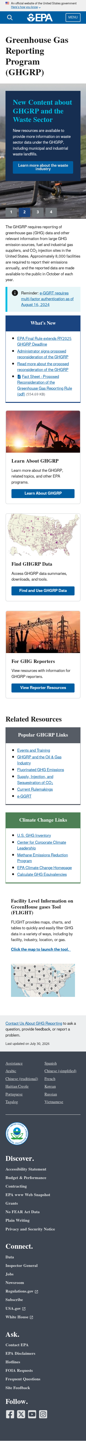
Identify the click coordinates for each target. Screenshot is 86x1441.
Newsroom (15, 1282)
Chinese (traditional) (22, 1079)
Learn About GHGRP (43, 493)
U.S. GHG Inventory (34, 836)
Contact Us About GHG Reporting (34, 1023)
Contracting (16, 1186)
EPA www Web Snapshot (28, 1194)
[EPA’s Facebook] (10, 1414)
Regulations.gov (19, 1291)
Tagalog (12, 1102)
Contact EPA (17, 1345)
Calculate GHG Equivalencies (42, 875)
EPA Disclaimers (20, 1353)
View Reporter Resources (43, 688)
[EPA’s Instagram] (43, 1414)
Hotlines (13, 1362)
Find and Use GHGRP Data (43, 591)
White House (17, 1317)
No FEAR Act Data (23, 1211)
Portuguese (14, 1094)
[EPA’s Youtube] (32, 1414)
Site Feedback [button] (18, 1387)
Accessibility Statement (26, 1169)
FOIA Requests (19, 1370)
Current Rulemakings (35, 789)
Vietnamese (53, 1102)
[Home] (40, 17)
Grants (12, 1203)
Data (10, 1257)
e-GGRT (24, 796)
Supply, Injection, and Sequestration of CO (35, 780)
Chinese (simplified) (60, 1071)
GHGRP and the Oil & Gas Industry (39, 760)
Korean (50, 1086)
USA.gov (13, 1308)
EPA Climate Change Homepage (44, 868)
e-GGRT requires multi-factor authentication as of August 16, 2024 (47, 299)
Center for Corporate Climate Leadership (41, 845)
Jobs (10, 1274)
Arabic (11, 1071)
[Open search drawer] (10, 17)
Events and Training (33, 750)
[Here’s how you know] (43, 5)
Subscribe (14, 1299)
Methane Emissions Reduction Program (42, 858)
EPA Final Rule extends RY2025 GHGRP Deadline (44, 342)
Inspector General (22, 1265)
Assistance (14, 1063)
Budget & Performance (26, 1177)
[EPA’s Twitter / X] (21, 1414)
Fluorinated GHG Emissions (40, 770)
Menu (73, 17)
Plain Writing (18, 1220)
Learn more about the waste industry (43, 167)
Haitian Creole (17, 1086)
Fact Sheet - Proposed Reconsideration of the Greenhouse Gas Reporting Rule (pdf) (44, 385)
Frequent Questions (23, 1379)
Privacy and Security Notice (30, 1229)
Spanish (50, 1063)
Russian (50, 1094)
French (49, 1079)
